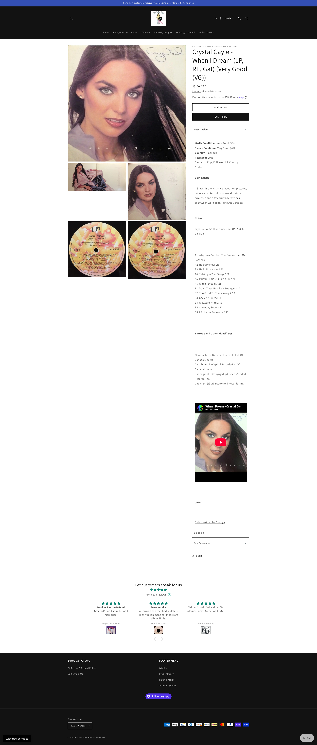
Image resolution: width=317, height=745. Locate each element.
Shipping (196, 91)
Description (201, 129)
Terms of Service (167, 685)
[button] (71, 18)
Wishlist (163, 668)
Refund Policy (166, 679)
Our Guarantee (202, 543)
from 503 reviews (156, 594)
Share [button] (199, 555)
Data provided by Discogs (210, 522)
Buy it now (221, 116)
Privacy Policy (166, 673)
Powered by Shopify (96, 737)
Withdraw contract (17, 738)
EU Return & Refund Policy (82, 668)
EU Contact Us (75, 673)
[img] (158, 589)
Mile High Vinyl (81, 737)
